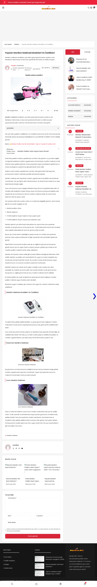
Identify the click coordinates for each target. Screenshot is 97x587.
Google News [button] (12, 110)
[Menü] (3, 8)
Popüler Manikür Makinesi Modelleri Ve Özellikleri (83, 188)
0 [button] (35, 110)
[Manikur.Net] (48, 7)
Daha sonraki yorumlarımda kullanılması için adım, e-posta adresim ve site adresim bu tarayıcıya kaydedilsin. (33, 530)
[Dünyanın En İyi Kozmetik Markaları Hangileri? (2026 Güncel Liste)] (39, 559)
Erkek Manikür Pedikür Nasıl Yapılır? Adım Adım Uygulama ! (83, 170)
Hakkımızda (8, 568)
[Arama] (88, 8)
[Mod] (91, 8)
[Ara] (12, 584)
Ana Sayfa (7, 557)
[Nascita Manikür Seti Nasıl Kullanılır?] (39, 566)
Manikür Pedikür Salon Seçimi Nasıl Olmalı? (33, 151)
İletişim (6, 564)
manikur (13, 65)
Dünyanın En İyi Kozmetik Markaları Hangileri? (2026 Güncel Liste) (55, 559)
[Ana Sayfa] (36, 584)
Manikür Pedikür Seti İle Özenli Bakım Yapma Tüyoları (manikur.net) (33, 144)
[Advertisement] (48, 27)
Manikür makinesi (11, 435)
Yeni (72, 52)
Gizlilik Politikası (9, 561)
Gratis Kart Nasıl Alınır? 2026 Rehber (83, 153)
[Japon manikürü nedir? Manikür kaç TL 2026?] (39, 573)
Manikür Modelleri (74, 111)
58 (55, 110)
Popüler (87, 52)
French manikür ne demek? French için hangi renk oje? (26, 2)
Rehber (70, 116)
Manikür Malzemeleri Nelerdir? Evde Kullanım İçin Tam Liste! (84, 136)
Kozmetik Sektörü (74, 105)
